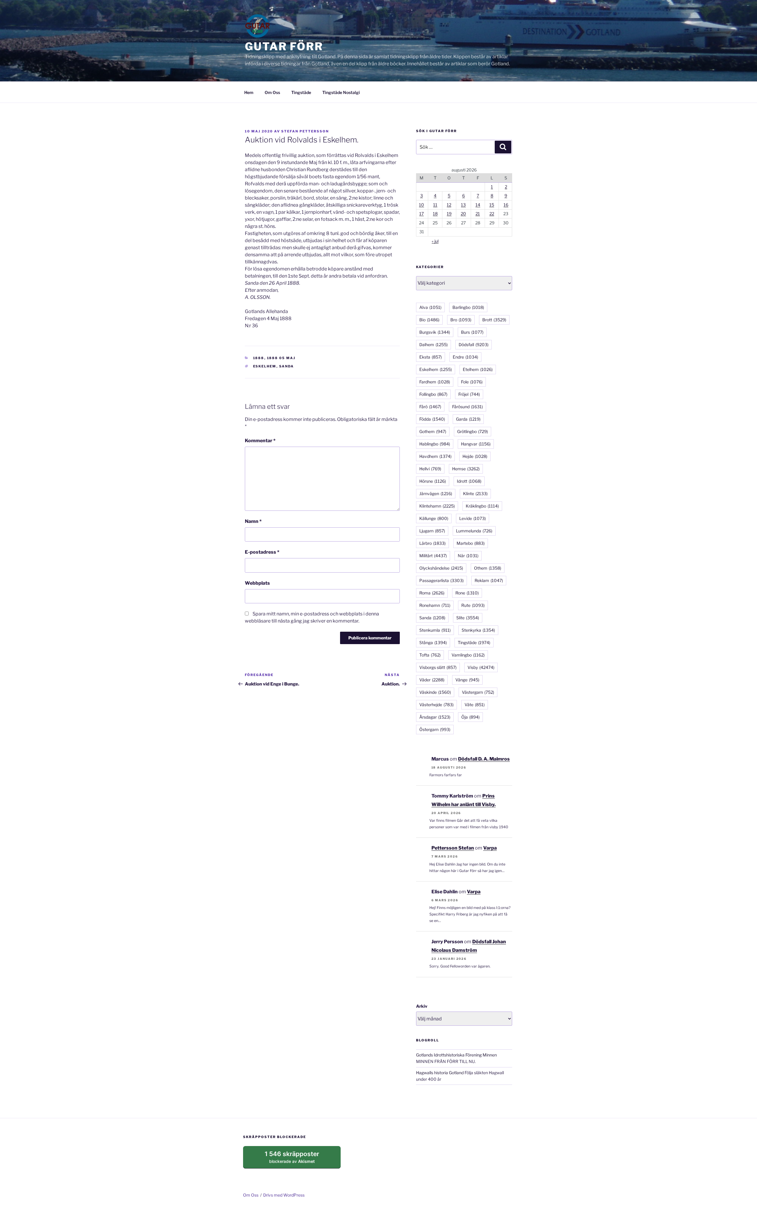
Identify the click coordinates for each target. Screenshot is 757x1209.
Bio (429, 319)
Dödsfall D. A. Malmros (484, 759)
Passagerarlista (441, 580)
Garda (468, 419)
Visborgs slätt (438, 667)
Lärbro (432, 543)
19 (449, 213)
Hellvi (430, 468)
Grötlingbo (472, 431)
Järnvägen (435, 493)
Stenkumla (435, 630)
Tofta (430, 654)
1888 (258, 358)
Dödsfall (474, 344)
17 (421, 213)
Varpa (490, 848)
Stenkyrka (478, 630)
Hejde (474, 456)
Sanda (286, 366)
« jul (435, 241)
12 (449, 204)
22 (491, 213)
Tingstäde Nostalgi (341, 92)
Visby (481, 667)
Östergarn (434, 729)
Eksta (430, 356)
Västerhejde (436, 704)
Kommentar (260, 440)
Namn (253, 521)
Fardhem (434, 381)
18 (435, 213)
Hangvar (476, 443)
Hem (248, 92)
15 (491, 204)
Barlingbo (468, 307)
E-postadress (262, 552)
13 (463, 204)
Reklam (489, 580)
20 (463, 213)
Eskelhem (264, 366)
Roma (431, 592)
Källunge (433, 518)
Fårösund (467, 406)
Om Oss (272, 92)
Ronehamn (434, 605)
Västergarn (478, 692)
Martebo (471, 543)
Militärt (433, 555)
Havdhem (435, 456)
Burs (472, 332)
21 (477, 213)
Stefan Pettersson (305, 131)
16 (506, 204)
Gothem (432, 431)
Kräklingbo (482, 505)
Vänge (467, 679)
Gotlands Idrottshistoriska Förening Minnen (456, 1054)
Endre (465, 356)
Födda (432, 419)
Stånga (433, 642)
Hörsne (432, 481)
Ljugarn (432, 530)
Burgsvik (434, 332)
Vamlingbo (468, 654)
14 (477, 204)
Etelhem (478, 369)
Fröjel (469, 394)
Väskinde (435, 692)
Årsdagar (434, 716)
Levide (472, 518)
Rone (467, 592)
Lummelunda (474, 530)
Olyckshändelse (441, 568)
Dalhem (433, 344)
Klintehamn (437, 505)
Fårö (430, 406)
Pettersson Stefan (452, 848)
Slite (467, 617)
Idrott (469, 481)
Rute (473, 605)
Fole (472, 381)
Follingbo (433, 394)
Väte (475, 704)
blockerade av (298, 1159)
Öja (470, 716)
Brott (494, 319)
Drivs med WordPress (284, 1194)
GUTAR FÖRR (284, 46)
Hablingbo (434, 443)
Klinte (475, 493)
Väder (431, 679)
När (468, 555)
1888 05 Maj (281, 358)
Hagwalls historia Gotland (440, 1072)
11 (435, 204)
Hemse (466, 468)
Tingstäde (301, 92)
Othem (487, 568)
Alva (430, 307)
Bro (460, 319)
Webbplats (257, 583)
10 (421, 204)
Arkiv (421, 1006)
